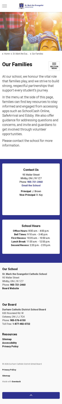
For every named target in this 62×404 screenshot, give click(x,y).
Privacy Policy (10, 346)
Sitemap (7, 339)
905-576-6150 (17, 320)
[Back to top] (31, 395)
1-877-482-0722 (21, 323)
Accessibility (9, 342)
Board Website (10, 288)
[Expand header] (4, 6)
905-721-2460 (35, 182)
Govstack (16, 381)
